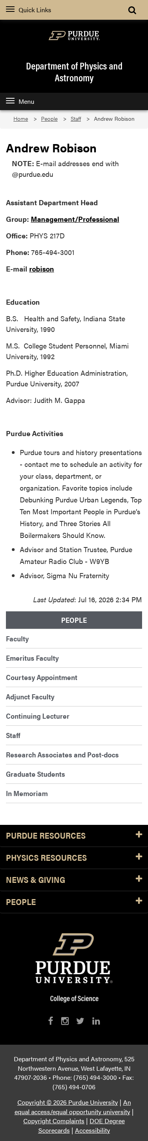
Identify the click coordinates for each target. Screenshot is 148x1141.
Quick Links (35, 9)
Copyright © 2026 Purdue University (67, 1102)
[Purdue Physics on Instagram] (65, 1021)
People (49, 118)
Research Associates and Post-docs (62, 754)
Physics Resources (46, 858)
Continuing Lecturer (37, 716)
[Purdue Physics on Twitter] (80, 1021)
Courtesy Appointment (41, 677)
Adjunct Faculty (30, 696)
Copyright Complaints (53, 1120)
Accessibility (92, 1130)
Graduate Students (35, 774)
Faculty (17, 638)
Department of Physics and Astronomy (74, 71)
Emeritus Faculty (32, 658)
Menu (26, 101)
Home (20, 118)
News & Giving (35, 880)
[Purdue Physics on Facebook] (50, 1021)
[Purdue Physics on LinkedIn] (96, 1021)
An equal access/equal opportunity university (73, 1107)
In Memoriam (27, 793)
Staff (76, 118)
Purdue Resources (46, 836)
